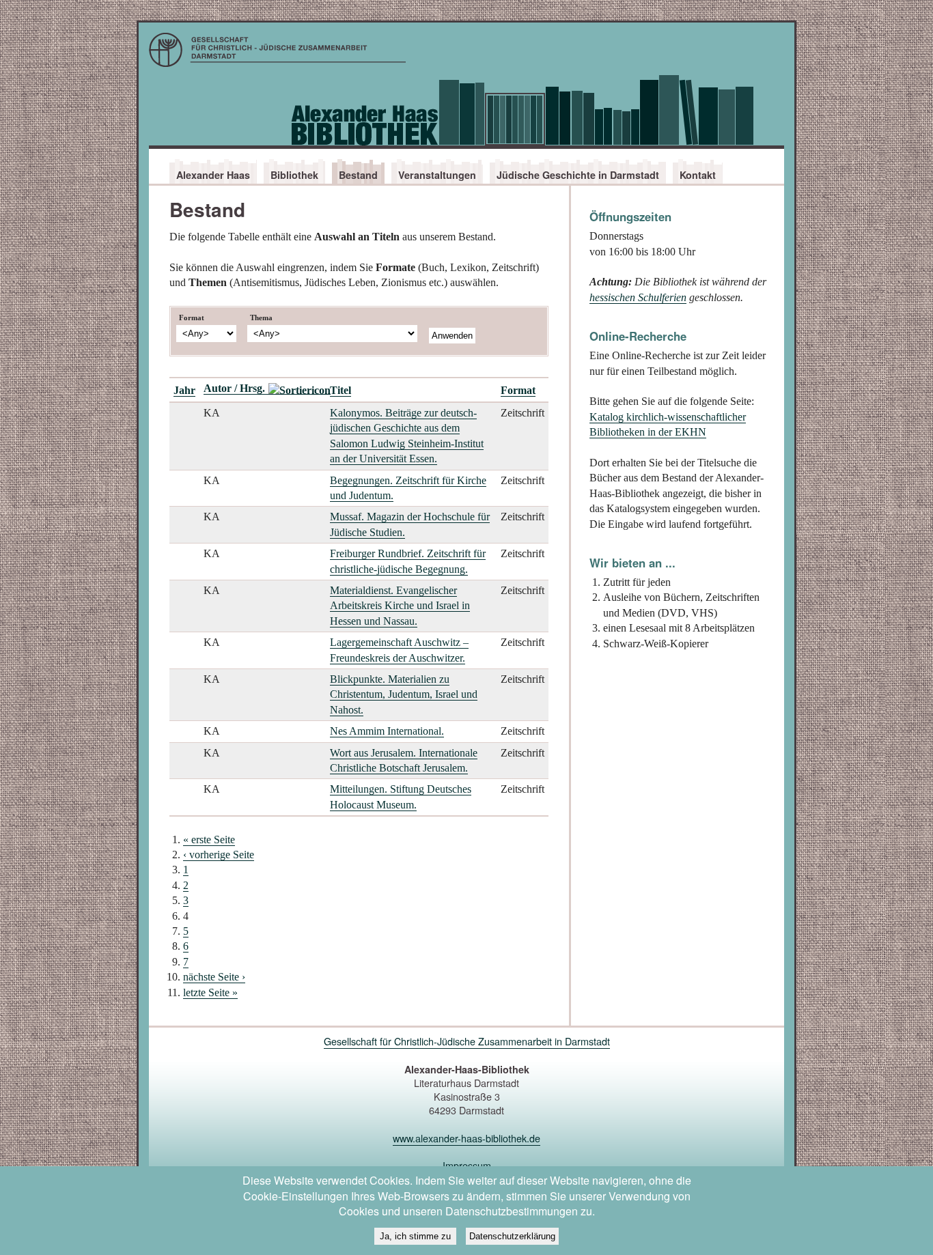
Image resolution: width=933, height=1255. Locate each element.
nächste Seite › (214, 977)
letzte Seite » (210, 992)
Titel (340, 390)
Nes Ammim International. (387, 731)
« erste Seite (209, 839)
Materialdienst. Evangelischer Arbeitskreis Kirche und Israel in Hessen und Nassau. (400, 605)
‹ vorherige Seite (218, 854)
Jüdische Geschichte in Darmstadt (578, 175)
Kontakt (698, 175)
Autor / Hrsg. (234, 388)
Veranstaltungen (437, 175)
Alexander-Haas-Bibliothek (466, 111)
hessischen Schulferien (637, 297)
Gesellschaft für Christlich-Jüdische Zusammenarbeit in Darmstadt (467, 1041)
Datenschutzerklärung (512, 1236)
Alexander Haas (213, 175)
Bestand (358, 175)
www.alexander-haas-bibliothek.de (466, 1138)
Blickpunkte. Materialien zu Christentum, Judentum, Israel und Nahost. (403, 694)
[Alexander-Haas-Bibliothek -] (466, 53)
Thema (261, 317)
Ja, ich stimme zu (415, 1236)
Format (191, 317)
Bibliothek (294, 175)
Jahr (184, 390)
